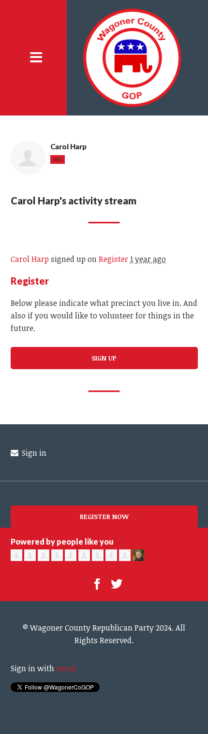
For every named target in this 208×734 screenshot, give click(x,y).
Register (113, 259)
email (66, 668)
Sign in (33, 452)
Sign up (104, 357)
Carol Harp (30, 259)
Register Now (104, 516)
